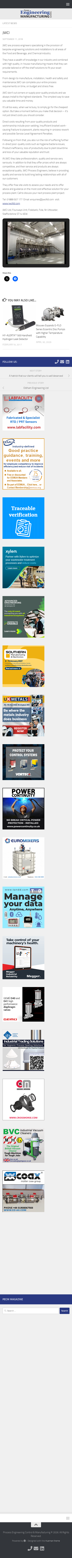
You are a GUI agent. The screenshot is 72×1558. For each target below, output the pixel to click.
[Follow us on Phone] (57, 362)
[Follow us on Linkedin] (67, 362)
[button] (28, 255)
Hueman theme (52, 1541)
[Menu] (68, 4)
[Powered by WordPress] (25, 1541)
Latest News (10, 23)
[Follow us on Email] (62, 362)
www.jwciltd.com (11, 203)
